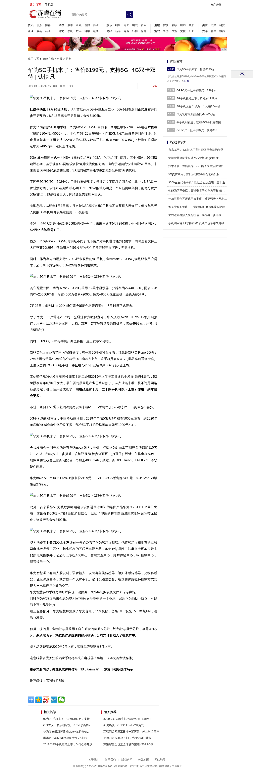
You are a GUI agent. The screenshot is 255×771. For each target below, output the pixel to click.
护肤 (166, 25)
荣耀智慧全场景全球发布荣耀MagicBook (193, 157)
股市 (70, 25)
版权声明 (126, 759)
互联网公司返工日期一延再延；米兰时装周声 (131, 731)
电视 (135, 25)
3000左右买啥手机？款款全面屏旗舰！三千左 (196, 182)
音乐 (143, 25)
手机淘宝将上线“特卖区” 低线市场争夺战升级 (196, 223)
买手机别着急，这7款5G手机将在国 (199, 122)
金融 (78, 25)
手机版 (49, 4)
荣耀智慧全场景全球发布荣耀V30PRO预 (128, 744)
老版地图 (143, 759)
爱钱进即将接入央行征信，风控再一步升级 (194, 215)
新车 (118, 31)
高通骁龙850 (55, 680)
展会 (39, 31)
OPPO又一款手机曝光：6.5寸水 (196, 90)
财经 (109, 31)
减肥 (191, 25)
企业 (30, 31)
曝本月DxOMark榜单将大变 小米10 (65, 738)
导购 (126, 31)
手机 (70, 31)
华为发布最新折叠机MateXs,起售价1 (66, 731)
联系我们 (110, 759)
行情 (135, 31)
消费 (61, 25)
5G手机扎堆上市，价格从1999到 (197, 98)
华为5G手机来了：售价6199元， (197, 69)
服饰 (183, 25)
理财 (87, 25)
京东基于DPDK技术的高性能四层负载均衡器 (195, 149)
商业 (96, 25)
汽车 (205, 31)
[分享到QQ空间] (38, 700)
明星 (118, 25)
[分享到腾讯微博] (54, 700)
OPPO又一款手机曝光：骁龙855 (197, 130)
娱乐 (109, 25)
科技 (222, 25)
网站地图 (160, 759)
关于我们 (93, 759)
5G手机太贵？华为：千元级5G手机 (198, 106)
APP (191, 31)
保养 (143, 31)
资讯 (30, 25)
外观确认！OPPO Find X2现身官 (123, 725)
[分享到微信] (61, 700)
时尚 (61, 31)
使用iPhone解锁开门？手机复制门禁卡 (127, 738)
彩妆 (174, 25)
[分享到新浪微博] (46, 700)
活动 (48, 31)
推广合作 (216, 4)
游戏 (157, 31)
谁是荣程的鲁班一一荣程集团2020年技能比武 (196, 206)
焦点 (39, 25)
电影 (126, 25)
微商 (222, 31)
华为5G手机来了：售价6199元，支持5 (67, 718)
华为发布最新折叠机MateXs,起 (196, 114)
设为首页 (35, 4)
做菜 (213, 25)
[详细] (187, 80)
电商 (96, 31)
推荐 (48, 25)
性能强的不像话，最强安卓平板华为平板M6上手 (198, 190)
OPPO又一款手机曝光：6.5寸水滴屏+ (66, 725)
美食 (205, 25)
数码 (78, 31)
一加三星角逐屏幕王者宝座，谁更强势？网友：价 (199, 198)
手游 (166, 31)
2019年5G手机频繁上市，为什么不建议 (67, 744)
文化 (183, 31)
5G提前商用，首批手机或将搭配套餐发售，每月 (198, 174)
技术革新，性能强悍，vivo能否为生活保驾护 (196, 166)
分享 (155, 86)
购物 (157, 25)
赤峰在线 (48, 58)
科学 (87, 31)
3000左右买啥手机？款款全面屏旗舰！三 (128, 718)
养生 (213, 31)
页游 (174, 31)
